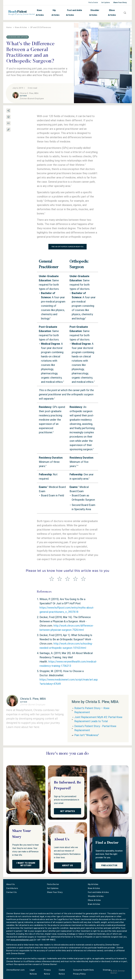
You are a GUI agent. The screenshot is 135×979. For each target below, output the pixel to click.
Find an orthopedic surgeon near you (67, 247)
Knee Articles (40, 12)
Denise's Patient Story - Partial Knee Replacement (95, 728)
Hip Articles (55, 12)
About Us (67, 865)
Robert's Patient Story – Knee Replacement (91, 710)
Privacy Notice (47, 972)
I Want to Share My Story (25, 864)
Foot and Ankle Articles (74, 12)
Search (124, 13)
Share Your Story (120, 2)
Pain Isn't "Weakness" (86, 735)
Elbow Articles (112, 12)
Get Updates (105, 2)
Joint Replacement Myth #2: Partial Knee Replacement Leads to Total (98, 719)
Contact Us (11, 892)
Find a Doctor (93, 2)
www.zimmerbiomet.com (22, 940)
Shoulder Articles (94, 12)
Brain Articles (94, 904)
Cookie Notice (62, 972)
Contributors (12, 888)
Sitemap (107, 970)
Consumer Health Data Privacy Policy (83, 972)
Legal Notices (33, 972)
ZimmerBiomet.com (15, 970)
